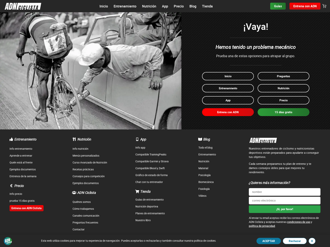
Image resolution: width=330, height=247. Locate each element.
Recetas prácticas (83, 169)
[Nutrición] (74, 139)
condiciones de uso (298, 222)
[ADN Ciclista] (74, 192)
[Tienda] (137, 191)
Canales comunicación (86, 215)
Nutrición (84, 139)
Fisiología (204, 189)
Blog (206, 139)
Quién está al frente (21, 162)
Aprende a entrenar (21, 155)
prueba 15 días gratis (22, 200)
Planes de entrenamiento (150, 213)
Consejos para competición (89, 176)
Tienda (145, 191)
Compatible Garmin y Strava (152, 161)
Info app (140, 147)
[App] (137, 139)
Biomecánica (206, 182)
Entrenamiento (25, 139)
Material (203, 168)
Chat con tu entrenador (149, 182)
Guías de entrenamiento (149, 199)
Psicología (204, 175)
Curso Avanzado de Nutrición (90, 162)
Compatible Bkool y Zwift (150, 168)
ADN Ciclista (87, 192)
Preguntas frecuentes (85, 222)
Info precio (16, 194)
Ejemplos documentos (23, 169)
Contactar (79, 229)
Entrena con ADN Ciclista (26, 208)
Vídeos (202, 195)
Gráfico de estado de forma (151, 175)
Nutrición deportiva (146, 206)
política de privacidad (262, 226)
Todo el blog (205, 147)
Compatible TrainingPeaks (150, 154)
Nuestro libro (143, 220)
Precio (19, 185)
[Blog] (200, 139)
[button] (324, 6)
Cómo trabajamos (83, 208)
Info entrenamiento (21, 148)
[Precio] (11, 185)
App (143, 139)
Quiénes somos (82, 202)
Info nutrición (80, 148)
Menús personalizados (86, 155)
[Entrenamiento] (11, 139)
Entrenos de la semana (23, 176)
